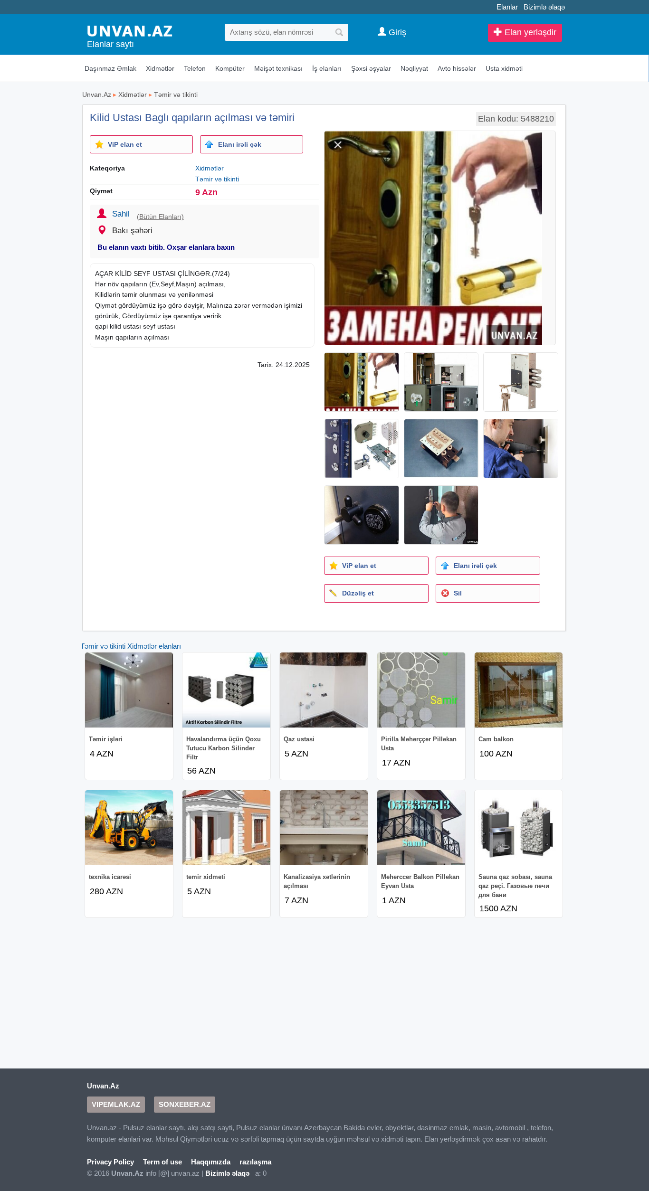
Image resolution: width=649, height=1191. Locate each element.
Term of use (162, 1162)
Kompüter (230, 68)
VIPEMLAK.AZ (116, 1104)
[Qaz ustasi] (324, 690)
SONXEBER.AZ (184, 1104)
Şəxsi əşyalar (371, 68)
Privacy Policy (110, 1162)
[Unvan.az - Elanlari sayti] (129, 30)
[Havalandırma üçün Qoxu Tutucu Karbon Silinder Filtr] (226, 690)
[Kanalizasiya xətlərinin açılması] (324, 827)
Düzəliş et (358, 593)
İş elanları (327, 68)
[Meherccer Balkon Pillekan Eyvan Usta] (421, 827)
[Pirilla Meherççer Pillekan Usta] (421, 690)
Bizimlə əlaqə (544, 7)
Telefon (195, 68)
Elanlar (507, 7)
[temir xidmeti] (226, 827)
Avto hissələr (457, 68)
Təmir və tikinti (176, 94)
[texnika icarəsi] (129, 827)
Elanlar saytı (110, 44)
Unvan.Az (96, 94)
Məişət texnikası (278, 68)
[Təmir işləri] (129, 690)
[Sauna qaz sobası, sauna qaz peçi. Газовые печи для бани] (519, 827)
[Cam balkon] (519, 690)
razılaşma (255, 1162)
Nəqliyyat (414, 68)
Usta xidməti (504, 68)
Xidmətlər (160, 68)
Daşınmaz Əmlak (110, 68)
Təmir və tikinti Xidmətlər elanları (130, 646)
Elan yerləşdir (529, 32)
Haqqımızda (210, 1162)
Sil (458, 593)
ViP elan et (125, 144)
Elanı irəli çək (239, 144)
